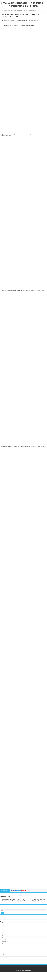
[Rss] (23, 969)
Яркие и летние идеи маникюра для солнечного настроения (8, 900)
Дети (3, 924)
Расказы (3, 945)
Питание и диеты (5, 941)
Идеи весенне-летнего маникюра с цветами (21, 900)
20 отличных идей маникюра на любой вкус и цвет (38, 900)
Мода (3, 935)
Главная (1, 10)
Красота (5, 10)
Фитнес (3, 952)
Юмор (3, 954)
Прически (3, 943)
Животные (4, 926)
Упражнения (4, 948)
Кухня (3, 933)
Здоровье (3, 927)
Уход (3, 950)
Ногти (9, 10)
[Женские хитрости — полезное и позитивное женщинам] (23, 4)
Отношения (4, 939)
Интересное (4, 929)
